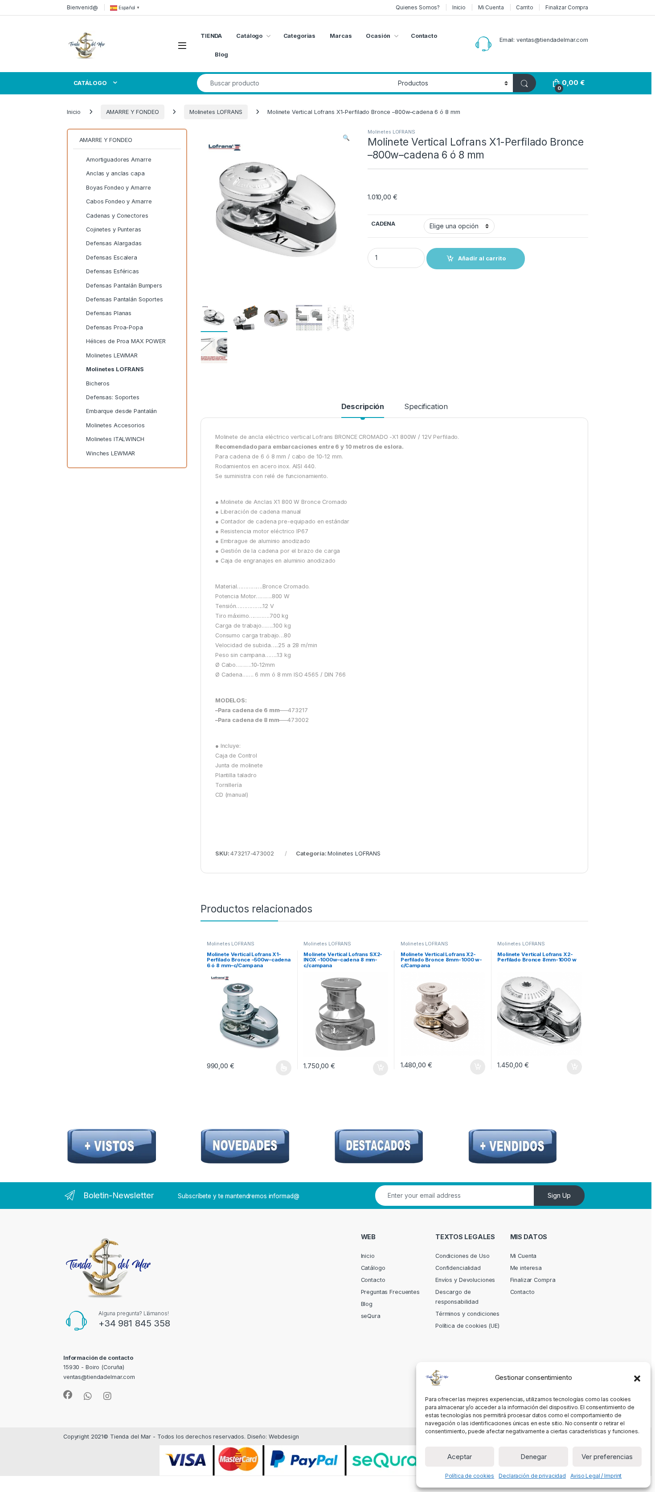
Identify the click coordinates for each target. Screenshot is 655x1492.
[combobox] (295, 83)
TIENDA (211, 35)
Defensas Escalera (111, 257)
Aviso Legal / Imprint (596, 1475)
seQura (371, 1316)
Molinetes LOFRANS (215, 112)
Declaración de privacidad (532, 1475)
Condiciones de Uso (462, 1256)
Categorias (299, 35)
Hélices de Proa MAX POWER (126, 341)
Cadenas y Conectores (117, 215)
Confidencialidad (458, 1268)
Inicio (459, 7)
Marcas (341, 35)
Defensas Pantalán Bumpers (124, 285)
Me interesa (526, 1268)
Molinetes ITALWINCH (115, 439)
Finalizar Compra (566, 7)
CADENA (383, 223)
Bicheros (98, 383)
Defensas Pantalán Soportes (124, 299)
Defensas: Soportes (112, 397)
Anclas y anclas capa (115, 173)
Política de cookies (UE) (467, 1325)
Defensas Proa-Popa (114, 327)
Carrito (524, 7)
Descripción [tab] (363, 407)
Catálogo (249, 35)
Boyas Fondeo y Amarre (118, 187)
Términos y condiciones (467, 1313)
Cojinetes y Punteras (113, 229)
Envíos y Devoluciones (465, 1280)
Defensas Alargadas (114, 243)
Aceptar (459, 1456)
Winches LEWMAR (110, 453)
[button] (637, 1377)
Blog (221, 54)
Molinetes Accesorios (115, 425)
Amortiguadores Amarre (118, 159)
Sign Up (559, 1195)
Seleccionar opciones (274, 1067)
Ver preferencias (607, 1456)
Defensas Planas (108, 313)
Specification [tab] (425, 407)
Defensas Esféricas (112, 271)
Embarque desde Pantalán (121, 411)
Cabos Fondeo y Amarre (118, 201)
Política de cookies (470, 1475)
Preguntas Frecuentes (390, 1292)
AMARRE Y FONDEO (132, 112)
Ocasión (378, 35)
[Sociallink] (67, 1395)
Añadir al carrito (379, 1068)
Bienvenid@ (82, 7)
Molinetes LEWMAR (112, 355)
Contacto (424, 35)
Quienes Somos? (418, 7)
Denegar (533, 1456)
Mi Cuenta (491, 7)
